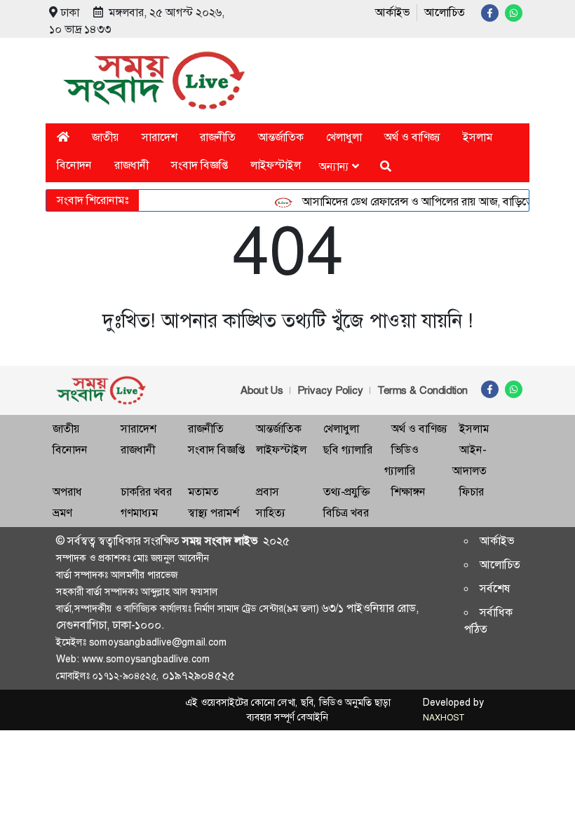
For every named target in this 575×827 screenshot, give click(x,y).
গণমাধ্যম (139, 512)
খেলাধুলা (344, 137)
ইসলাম (477, 137)
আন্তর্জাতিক (281, 137)
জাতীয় (105, 137)
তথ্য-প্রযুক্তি (346, 491)
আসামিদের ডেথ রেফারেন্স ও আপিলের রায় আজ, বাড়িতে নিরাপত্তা (431, 201)
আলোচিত (444, 12)
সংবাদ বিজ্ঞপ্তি (199, 165)
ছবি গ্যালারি (347, 449)
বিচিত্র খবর (346, 512)
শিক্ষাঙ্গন (408, 491)
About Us (262, 390)
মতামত (203, 491)
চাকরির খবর (146, 491)
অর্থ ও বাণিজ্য (412, 137)
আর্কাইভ (392, 12)
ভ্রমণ (62, 512)
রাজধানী (131, 165)
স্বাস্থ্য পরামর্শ (213, 512)
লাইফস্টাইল (275, 165)
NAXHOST (443, 717)
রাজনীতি (218, 137)
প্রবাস (267, 491)
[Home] (63, 137)
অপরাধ (67, 491)
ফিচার (471, 491)
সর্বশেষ (495, 588)
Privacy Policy (330, 390)
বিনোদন (74, 165)
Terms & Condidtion (422, 390)
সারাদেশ (159, 137)
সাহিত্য (270, 512)
